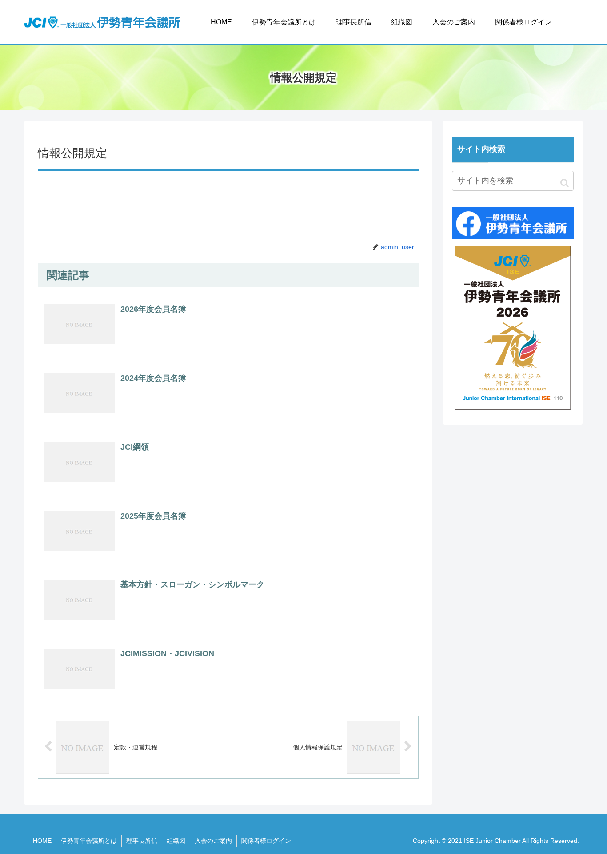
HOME (42, 840)
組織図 (176, 840)
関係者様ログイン (266, 840)
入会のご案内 (213, 840)
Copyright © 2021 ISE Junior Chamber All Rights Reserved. (496, 840)
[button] (564, 183)
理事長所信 (141, 840)
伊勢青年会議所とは (89, 840)
